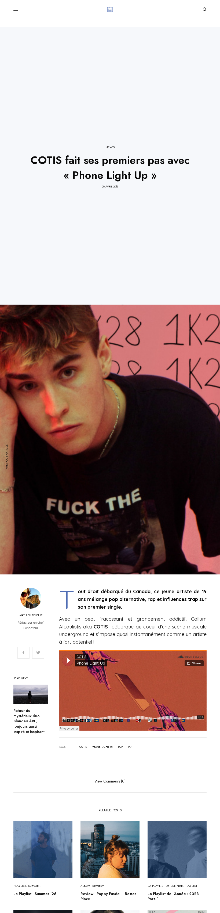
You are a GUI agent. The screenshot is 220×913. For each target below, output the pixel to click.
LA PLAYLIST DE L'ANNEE (165, 886)
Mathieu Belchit (31, 615)
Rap (129, 747)
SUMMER (34, 886)
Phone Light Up (102, 747)
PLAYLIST (19, 886)
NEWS (110, 147)
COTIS (83, 747)
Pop (120, 747)
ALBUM (85, 886)
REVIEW (98, 886)
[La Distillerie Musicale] (110, 9)
